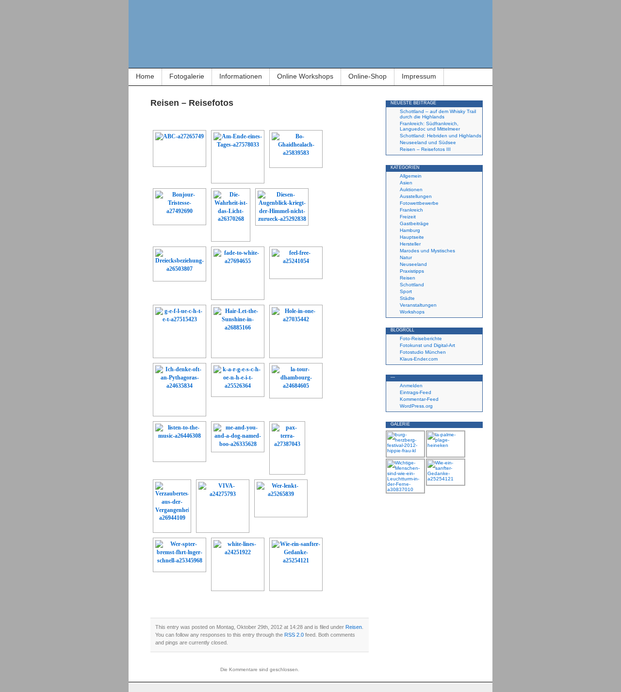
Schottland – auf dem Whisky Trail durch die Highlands (438, 114)
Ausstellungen (416, 196)
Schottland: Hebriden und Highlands (440, 135)
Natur (406, 257)
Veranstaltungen (418, 305)
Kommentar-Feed (419, 399)
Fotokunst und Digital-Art (427, 345)
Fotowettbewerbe (419, 203)
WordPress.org (416, 406)
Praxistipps (412, 271)
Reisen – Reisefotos (191, 103)
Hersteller (410, 244)
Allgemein (411, 176)
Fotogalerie (186, 76)
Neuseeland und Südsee (428, 142)
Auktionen (411, 189)
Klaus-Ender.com (419, 359)
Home (145, 76)
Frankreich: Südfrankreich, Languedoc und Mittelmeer (430, 126)
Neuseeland (413, 264)
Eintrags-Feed (415, 392)
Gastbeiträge (414, 223)
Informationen (240, 76)
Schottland (412, 284)
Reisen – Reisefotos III (425, 149)
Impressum (419, 76)
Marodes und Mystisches (427, 250)
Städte (407, 298)
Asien (406, 182)
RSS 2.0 (294, 635)
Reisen (353, 627)
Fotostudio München (423, 352)
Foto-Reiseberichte (421, 338)
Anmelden (411, 385)
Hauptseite (412, 237)
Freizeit (408, 216)
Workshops (412, 311)
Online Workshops (305, 76)
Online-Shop (367, 76)
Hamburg (410, 230)
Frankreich (411, 210)
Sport (406, 291)
